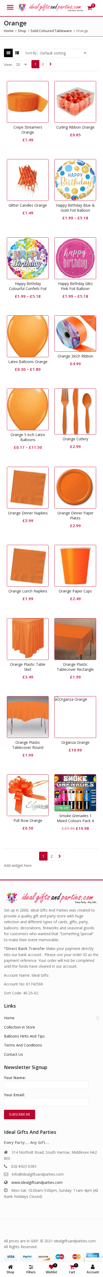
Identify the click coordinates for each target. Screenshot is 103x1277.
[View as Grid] (8, 53)
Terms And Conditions (23, 1045)
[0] (89, 8)
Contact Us (13, 1054)
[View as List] (17, 53)
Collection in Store (19, 1027)
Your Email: (14, 1094)
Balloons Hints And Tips (24, 1036)
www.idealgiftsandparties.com (37, 1182)
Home (9, 1017)
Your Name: (15, 1077)
